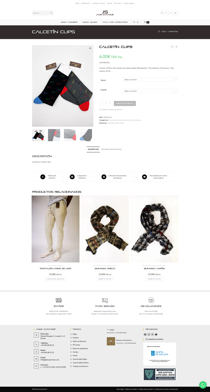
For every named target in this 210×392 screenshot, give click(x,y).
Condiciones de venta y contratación (166, 389)
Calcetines (111, 123)
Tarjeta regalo (128, 3)
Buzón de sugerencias (80, 348)
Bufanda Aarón (154, 269)
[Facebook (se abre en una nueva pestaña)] (162, 13)
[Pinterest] (152, 334)
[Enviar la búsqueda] (51, 13)
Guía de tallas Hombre (81, 363)
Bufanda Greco (105, 269)
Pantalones (60, 265)
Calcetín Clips (173, 31)
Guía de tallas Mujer (80, 359)
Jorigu (122, 123)
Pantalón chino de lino (55, 269)
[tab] (93, 149)
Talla (103, 80)
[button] (90, 48)
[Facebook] (145, 334)
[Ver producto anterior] (172, 47)
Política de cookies (131, 389)
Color (103, 90)
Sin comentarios (120, 332)
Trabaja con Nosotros (80, 366)
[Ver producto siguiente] (176, 47)
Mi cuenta (118, 3)
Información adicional (111, 149)
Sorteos (75, 352)
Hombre (76, 338)
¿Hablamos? (85, 3)
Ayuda (109, 3)
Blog (77, 3)
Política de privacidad (146, 389)
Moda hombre (136, 120)
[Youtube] (156, 334)
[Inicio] (159, 31)
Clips (117, 123)
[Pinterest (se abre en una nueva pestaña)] (166, 13)
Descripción (93, 149)
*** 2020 (110, 330)
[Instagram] (148, 334)
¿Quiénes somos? (99, 3)
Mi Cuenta (76, 345)
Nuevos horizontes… (124, 340)
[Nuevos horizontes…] (111, 341)
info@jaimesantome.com (50, 360)
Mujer (75, 334)
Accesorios (112, 120)
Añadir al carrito (124, 103)
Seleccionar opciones (55, 279)
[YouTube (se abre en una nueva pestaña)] (175, 13)
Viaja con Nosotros (79, 341)
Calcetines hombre (123, 120)
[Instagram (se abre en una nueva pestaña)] (171, 13)
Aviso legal (120, 389)
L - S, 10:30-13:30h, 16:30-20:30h (53, 367)
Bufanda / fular (97, 265)
